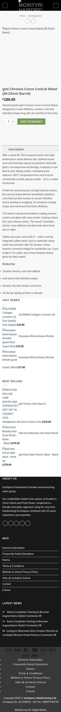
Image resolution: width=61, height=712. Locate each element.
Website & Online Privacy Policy (20, 572)
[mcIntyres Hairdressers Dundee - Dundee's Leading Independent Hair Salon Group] (30, 5)
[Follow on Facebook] (5, 523)
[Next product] (27, 21)
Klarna (6, 560)
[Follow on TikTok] (16, 523)
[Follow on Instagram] (10, 523)
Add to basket (31, 121)
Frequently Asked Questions (18, 554)
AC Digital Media (37, 710)
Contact (6, 584)
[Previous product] (33, 21)
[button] (5, 5)
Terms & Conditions (13, 566)
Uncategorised (34, 16)
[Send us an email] (22, 523)
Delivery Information (13, 548)
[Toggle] (5, 149)
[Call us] (27, 523)
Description (16, 149)
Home (22, 16)
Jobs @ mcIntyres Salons (16, 578)
